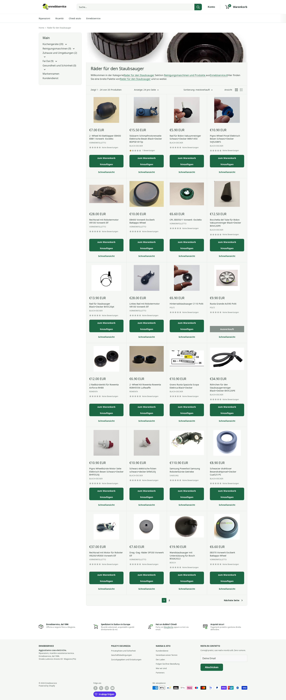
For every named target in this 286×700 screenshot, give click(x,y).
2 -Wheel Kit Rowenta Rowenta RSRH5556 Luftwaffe (145, 386)
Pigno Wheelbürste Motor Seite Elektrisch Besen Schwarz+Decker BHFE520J (106, 471)
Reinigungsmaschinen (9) (57, 48)
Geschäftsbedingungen (121, 655)
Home (41, 27)
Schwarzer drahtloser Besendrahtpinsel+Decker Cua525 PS (223, 471)
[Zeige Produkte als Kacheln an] (236, 89)
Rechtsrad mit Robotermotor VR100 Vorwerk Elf (104, 221)
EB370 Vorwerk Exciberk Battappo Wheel (222, 554)
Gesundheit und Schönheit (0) (59, 65)
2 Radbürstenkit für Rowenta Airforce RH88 (104, 386)
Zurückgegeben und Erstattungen (126, 659)
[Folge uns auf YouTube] (112, 688)
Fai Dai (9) (48, 61)
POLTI (172, 307)
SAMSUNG (174, 475)
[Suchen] (198, 7)
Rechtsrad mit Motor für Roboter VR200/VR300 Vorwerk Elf (106, 554)
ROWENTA (93, 391)
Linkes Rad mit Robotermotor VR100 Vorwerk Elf (144, 305)
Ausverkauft (227, 329)
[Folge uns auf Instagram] (107, 688)
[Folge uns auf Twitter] (101, 688)
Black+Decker (136, 146)
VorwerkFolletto (97, 142)
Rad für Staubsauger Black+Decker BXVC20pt (101, 305)
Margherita (168, 627)
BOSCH (173, 562)
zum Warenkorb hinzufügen (106, 161)
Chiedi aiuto (75, 18)
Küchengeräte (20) (53, 44)
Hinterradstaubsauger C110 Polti (186, 303)
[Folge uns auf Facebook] (95, 688)
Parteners (160, 672)
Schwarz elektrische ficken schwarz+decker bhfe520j (142, 470)
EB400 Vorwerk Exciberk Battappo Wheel (142, 221)
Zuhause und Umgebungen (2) (60, 52)
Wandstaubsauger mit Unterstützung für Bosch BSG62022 (182, 555)
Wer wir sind (161, 668)
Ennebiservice (93, 18)
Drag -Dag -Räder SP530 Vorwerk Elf (146, 554)
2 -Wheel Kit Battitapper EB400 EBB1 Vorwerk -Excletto (105, 137)
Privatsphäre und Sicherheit (123, 650)
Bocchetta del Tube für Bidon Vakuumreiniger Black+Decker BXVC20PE (225, 222)
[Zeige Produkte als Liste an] (241, 89)
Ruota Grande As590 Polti (223, 303)
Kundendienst (50, 78)
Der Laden (160, 659)
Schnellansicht (106, 171)
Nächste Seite (231, 600)
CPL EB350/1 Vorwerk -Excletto (186, 219)
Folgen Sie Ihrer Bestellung (167, 663)
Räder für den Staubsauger (59, 27)
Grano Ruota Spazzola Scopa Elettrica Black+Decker (184, 386)
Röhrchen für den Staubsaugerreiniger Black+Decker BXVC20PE (222, 387)
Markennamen (51, 73)
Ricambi (59, 18)
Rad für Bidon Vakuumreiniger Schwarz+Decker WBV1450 (185, 137)
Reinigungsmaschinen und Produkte (185, 75)
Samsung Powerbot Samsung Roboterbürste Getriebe (185, 470)
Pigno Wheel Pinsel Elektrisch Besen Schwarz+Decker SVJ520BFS (225, 138)
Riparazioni (44, 18)
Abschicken (212, 667)
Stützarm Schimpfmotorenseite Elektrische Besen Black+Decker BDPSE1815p (145, 138)
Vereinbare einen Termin (166, 655)
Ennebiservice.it (219, 75)
